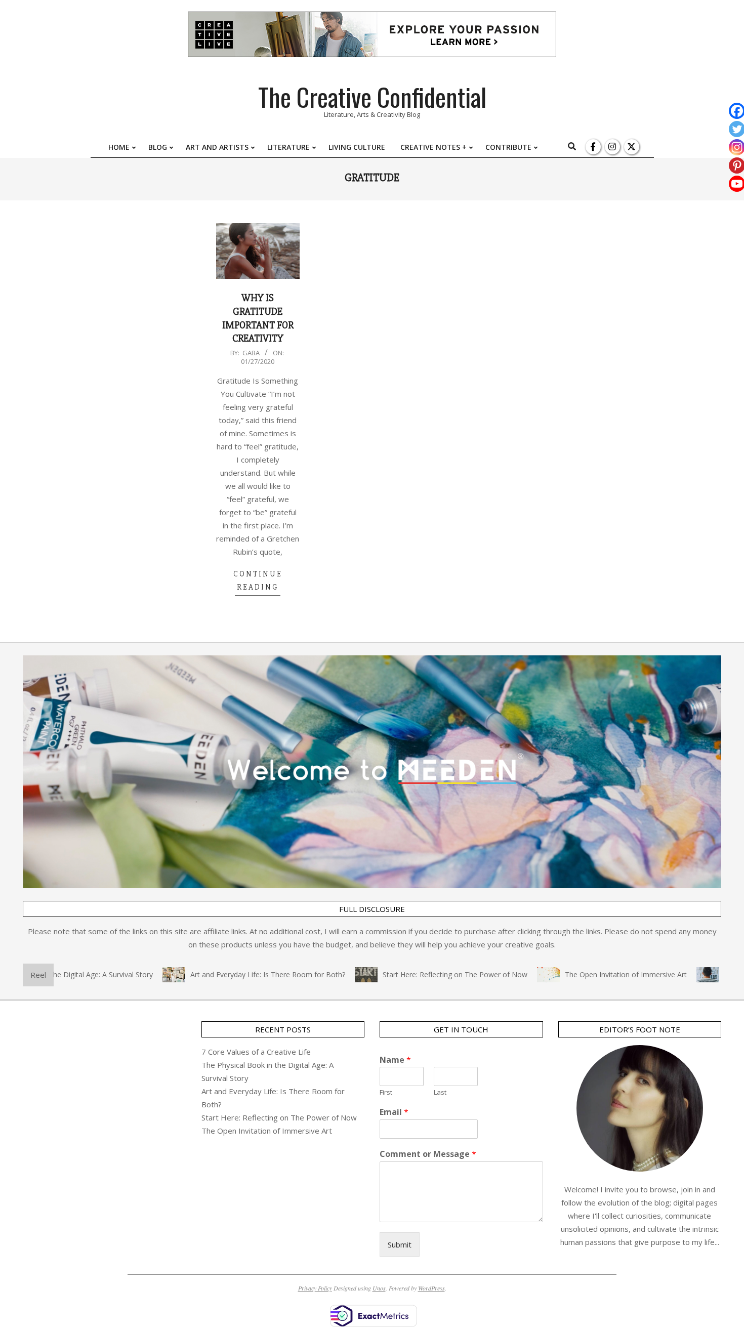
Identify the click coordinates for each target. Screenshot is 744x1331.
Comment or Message (428, 1154)
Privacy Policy (315, 1288)
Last (440, 1092)
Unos (379, 1288)
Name (395, 1060)
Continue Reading (257, 580)
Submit (399, 1244)
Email (394, 1112)
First (386, 1092)
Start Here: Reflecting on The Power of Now (430, 974)
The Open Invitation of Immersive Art (602, 974)
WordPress (431, 1288)
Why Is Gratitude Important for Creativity (258, 318)
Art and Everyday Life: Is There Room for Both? (243, 974)
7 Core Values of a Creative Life (256, 1052)
